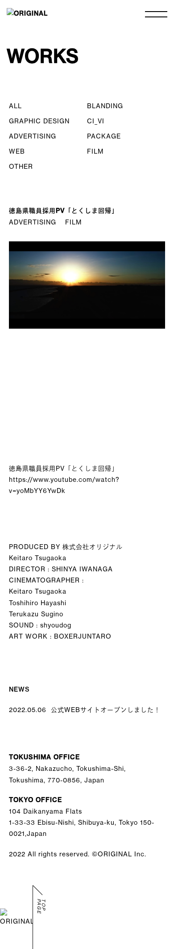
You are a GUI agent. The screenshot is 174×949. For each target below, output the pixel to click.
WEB (17, 151)
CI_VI (95, 121)
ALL (15, 106)
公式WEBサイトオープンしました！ (85, 709)
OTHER (21, 166)
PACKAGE (104, 136)
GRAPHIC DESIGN (39, 121)
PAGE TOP (41, 906)
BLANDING (105, 106)
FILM (95, 151)
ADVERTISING (32, 136)
